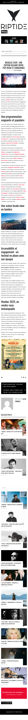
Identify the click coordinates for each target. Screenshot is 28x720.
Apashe (19, 199)
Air (8, 130)
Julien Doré (17, 152)
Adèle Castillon (17, 158)
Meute (3, 175)
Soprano (3, 171)
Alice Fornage (17, 70)
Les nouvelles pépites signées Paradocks (11, 453)
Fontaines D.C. (5, 139)
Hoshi (11, 195)
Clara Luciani (16, 137)
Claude (18, 197)
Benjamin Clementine (14, 167)
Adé (10, 173)
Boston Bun (4, 160)
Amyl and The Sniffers (12, 143)
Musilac (8, 99)
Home (3, 51)
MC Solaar (16, 189)
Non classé (8, 51)
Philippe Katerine (19, 154)
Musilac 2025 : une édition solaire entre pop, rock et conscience (14, 65)
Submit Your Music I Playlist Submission (13, 2)
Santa (21, 175)
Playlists (13, 1)
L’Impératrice (5, 154)
